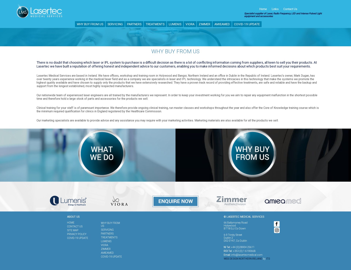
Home (263, 9)
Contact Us (290, 9)
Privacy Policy (76, 234)
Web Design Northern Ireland (243, 258)
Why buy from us (90, 24)
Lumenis (175, 24)
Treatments (155, 24)
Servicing (115, 24)
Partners (134, 24)
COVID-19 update (247, 24)
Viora (190, 24)
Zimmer (204, 24)
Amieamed (222, 24)
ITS (268, 258)
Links (275, 9)
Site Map (72, 230)
